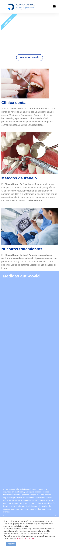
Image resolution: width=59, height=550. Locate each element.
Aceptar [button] (11, 544)
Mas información (29, 57)
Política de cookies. (26, 538)
